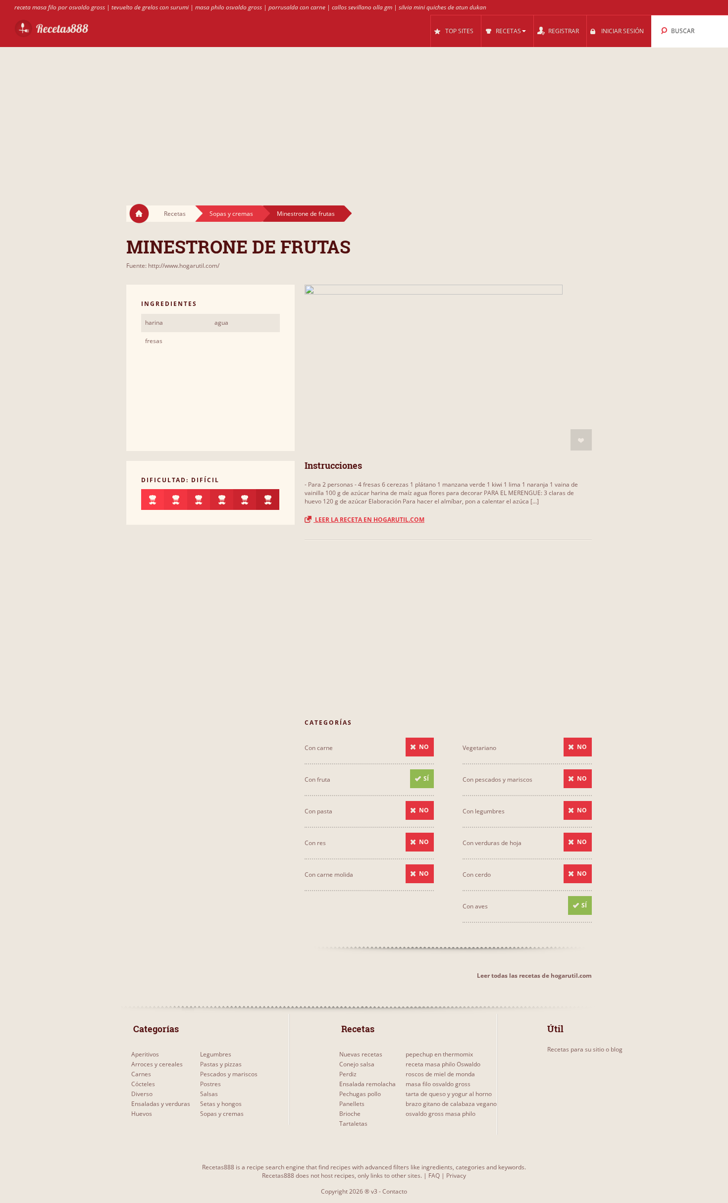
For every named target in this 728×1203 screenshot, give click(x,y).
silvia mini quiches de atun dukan (442, 7)
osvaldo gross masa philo (440, 1113)
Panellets (351, 1104)
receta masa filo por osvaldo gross (59, 7)
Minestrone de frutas (306, 213)
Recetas (175, 213)
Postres (210, 1084)
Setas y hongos (221, 1104)
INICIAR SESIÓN (622, 31)
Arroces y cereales (157, 1064)
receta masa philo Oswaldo (443, 1064)
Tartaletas (353, 1123)
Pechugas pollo (360, 1094)
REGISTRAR (563, 31)
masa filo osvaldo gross (438, 1084)
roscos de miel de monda (440, 1074)
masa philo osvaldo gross (228, 7)
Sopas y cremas (231, 213)
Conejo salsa (356, 1064)
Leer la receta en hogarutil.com (368, 519)
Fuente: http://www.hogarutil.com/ (172, 265)
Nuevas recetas (360, 1054)
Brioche (350, 1113)
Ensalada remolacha (367, 1084)
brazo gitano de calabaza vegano (451, 1104)
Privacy (456, 1175)
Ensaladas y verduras (160, 1104)
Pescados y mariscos (229, 1074)
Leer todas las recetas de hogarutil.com (534, 975)
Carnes (141, 1074)
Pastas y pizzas (221, 1064)
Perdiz (348, 1074)
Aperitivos (145, 1054)
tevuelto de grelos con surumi (150, 7)
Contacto (394, 1191)
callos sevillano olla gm (362, 7)
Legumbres (215, 1054)
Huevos (141, 1113)
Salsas (209, 1094)
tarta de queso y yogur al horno (449, 1094)
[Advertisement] (364, 117)
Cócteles (143, 1084)
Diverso (142, 1094)
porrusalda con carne (296, 7)
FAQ (434, 1175)
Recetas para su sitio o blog (585, 1049)
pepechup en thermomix (439, 1054)
